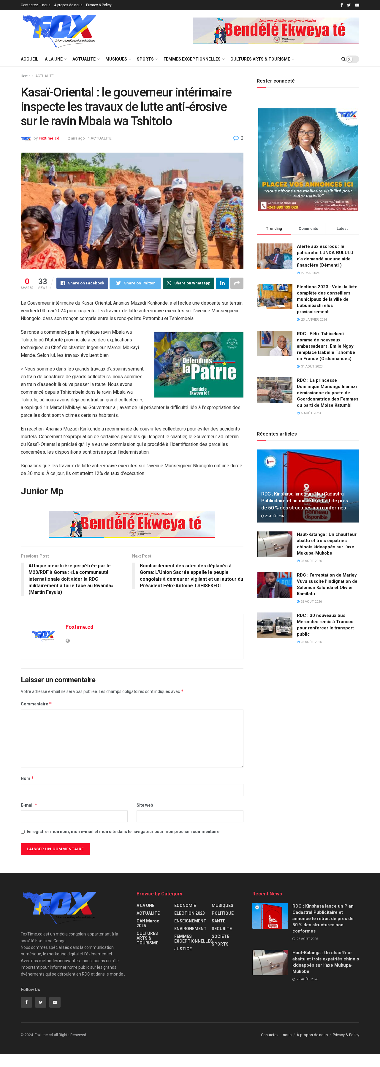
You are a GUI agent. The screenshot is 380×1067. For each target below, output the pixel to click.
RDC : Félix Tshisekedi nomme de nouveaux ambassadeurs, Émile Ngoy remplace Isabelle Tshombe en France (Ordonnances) (326, 346)
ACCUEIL (29, 59)
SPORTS (145, 59)
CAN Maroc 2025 (148, 923)
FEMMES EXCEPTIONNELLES (192, 59)
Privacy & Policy (99, 5)
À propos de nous (68, 5)
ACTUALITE (84, 59)
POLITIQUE (223, 913)
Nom (27, 778)
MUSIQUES (116, 59)
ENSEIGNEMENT (190, 921)
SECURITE (222, 928)
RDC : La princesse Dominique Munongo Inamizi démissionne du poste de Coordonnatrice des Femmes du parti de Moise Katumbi (327, 393)
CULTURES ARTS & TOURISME (260, 59)
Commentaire (36, 704)
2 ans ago (76, 138)
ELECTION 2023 (189, 913)
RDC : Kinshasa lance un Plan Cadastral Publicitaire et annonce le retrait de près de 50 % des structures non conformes (304, 501)
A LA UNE (54, 59)
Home (26, 76)
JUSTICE (183, 948)
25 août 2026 (275, 516)
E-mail (29, 805)
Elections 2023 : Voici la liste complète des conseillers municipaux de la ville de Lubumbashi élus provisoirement (327, 299)
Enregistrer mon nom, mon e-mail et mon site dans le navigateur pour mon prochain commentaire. (124, 831)
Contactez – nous (35, 5)
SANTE (218, 921)
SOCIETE (220, 936)
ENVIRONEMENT (190, 928)
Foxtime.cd (49, 138)
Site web (145, 805)
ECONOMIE (185, 905)
